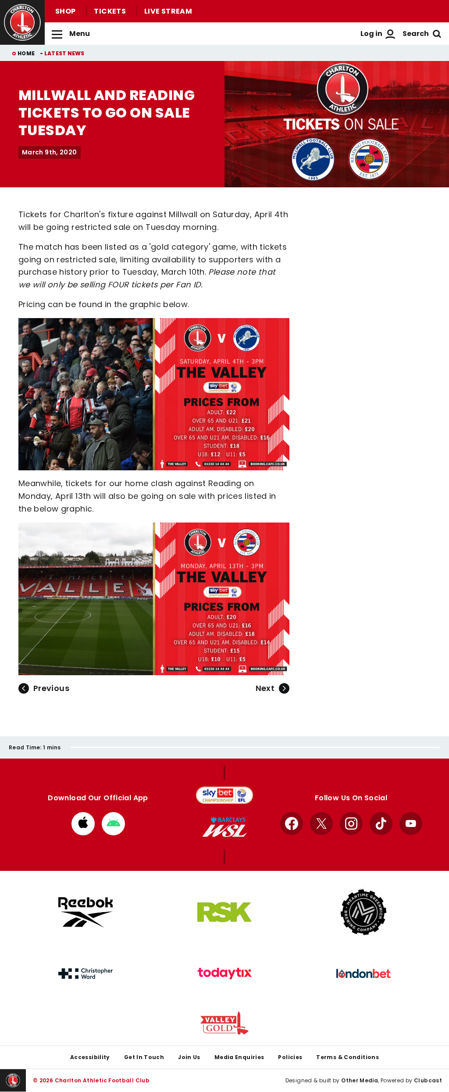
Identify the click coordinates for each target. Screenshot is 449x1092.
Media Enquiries (239, 1057)
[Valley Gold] (224, 1023)
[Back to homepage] (22, 22)
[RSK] (224, 912)
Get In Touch (144, 1057)
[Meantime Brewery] (363, 912)
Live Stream (168, 11)
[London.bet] (363, 973)
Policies (290, 1057)
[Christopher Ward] (85, 973)
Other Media (359, 1080)
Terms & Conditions (347, 1057)
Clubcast (428, 1080)
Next (265, 688)
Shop (65, 11)
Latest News (64, 53)
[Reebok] (85, 912)
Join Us (189, 1057)
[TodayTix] (224, 973)
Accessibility (90, 1057)
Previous (51, 688)
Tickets (110, 11)
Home (26, 53)
